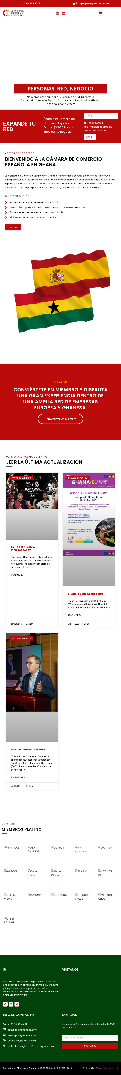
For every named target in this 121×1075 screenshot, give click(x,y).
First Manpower (84, 855)
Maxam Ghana (60, 879)
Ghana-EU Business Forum (85, 594)
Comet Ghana (37, 879)
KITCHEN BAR (107, 879)
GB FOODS (60, 903)
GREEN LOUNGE (13, 926)
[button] (100, 13)
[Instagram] (11, 1004)
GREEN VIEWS (13, 903)
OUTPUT (60, 855)
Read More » (18, 575)
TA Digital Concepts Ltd (107, 1068)
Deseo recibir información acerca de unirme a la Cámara (98, 126)
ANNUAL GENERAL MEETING (28, 749)
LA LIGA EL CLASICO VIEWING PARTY (23, 549)
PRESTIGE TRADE (84, 903)
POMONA (36, 903)
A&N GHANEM (37, 855)
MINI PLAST (13, 855)
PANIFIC (84, 879)
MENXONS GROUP (107, 903)
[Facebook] (5, 1004)
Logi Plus (107, 855)
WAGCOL (13, 879)
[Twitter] (16, 1004)
